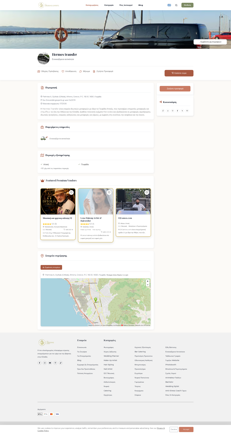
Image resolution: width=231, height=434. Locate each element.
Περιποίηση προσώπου (144, 356)
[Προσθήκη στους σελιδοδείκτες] (71, 192)
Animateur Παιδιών (173, 378)
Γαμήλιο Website (172, 360)
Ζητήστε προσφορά (104, 71)
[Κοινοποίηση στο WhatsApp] (168, 111)
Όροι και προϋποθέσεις (86, 369)
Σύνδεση (187, 5)
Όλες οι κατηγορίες (172, 395)
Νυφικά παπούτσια (142, 378)
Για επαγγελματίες (84, 356)
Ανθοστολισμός (109, 382)
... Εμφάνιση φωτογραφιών (210, 42)
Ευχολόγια (138, 373)
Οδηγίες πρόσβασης (50, 71)
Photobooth (170, 365)
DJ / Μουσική (47, 229)
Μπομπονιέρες (140, 365)
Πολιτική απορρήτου (85, 373)
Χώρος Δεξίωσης (110, 352)
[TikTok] (61, 363)
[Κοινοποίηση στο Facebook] (177, 111)
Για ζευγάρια (82, 352)
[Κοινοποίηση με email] (187, 111)
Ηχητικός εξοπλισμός (143, 347)
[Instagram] (45, 363)
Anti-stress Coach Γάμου (175, 391)
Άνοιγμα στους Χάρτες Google (117, 275)
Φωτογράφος (109, 347)
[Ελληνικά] (169, 5)
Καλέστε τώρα (180, 73)
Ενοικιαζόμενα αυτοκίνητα (175, 352)
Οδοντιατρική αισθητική (143, 360)
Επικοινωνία (81, 347)
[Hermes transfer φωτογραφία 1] (115, 29)
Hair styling (96, 229)
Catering (107, 391)
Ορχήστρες (108, 395)
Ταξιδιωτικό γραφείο (172, 356)
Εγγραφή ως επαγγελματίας (87, 365)
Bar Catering (140, 352)
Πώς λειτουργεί (125, 5)
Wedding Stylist (172, 386)
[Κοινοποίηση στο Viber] (173, 111)
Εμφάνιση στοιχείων (52, 267)
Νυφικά (106, 386)
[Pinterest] (55, 363)
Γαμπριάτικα (139, 382)
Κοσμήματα (139, 391)
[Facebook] (39, 363)
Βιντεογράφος (109, 378)
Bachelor (169, 382)
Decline (174, 429)
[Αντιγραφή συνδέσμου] (163, 111)
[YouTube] (50, 363)
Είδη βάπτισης (170, 347)
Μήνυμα (86, 71)
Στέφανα (138, 395)
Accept (186, 429)
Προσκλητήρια (140, 369)
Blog (140, 5)
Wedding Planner (111, 356)
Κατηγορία (108, 5)
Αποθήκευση (70, 71)
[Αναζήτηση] (176, 5)
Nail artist (108, 369)
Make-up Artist (85, 229)
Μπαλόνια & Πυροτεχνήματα (138, 226)
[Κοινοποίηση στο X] (182, 111)
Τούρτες (138, 386)
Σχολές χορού (170, 373)
